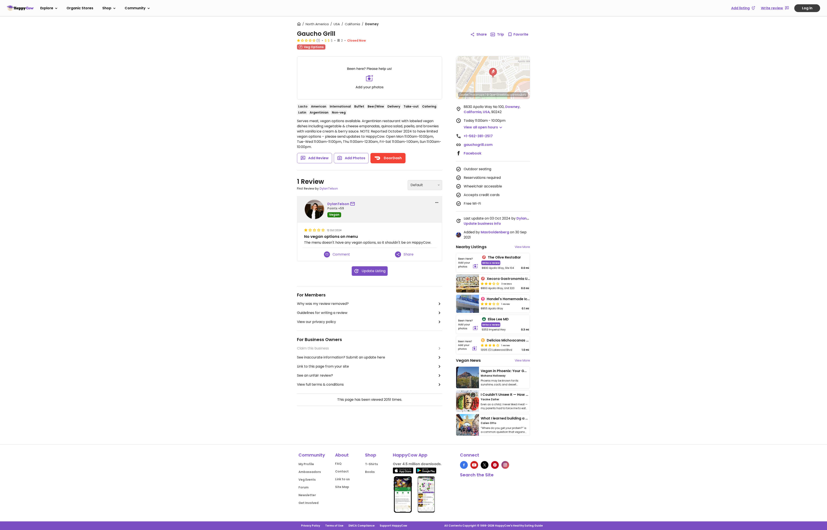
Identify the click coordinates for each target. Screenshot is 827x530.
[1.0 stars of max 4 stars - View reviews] (306, 40)
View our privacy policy (316, 321)
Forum (303, 487)
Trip (500, 34)
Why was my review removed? (323, 303)
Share (481, 34)
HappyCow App (410, 455)
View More (522, 247)
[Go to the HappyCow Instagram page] (505, 465)
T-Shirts (371, 464)
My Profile (306, 464)
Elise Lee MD (498, 319)
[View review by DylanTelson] (314, 209)
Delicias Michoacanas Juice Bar (515, 340)
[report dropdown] (436, 202)
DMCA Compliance (361, 525)
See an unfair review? (315, 375)
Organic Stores (80, 8)
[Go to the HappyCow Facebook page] (464, 465)
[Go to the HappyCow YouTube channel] (474, 465)
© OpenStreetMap (498, 95)
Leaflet (464, 95)
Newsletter (307, 495)
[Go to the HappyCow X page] (484, 465)
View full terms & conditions (320, 384)
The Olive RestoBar (504, 257)
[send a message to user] (353, 204)
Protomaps (477, 95)
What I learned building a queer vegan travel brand (526, 418)
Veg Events (307, 479)
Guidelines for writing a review (322, 312)
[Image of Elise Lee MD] (468, 324)
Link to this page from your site (323, 366)
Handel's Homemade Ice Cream (515, 298)
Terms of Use (334, 525)
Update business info (482, 223)
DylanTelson (329, 188)
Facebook (472, 153)
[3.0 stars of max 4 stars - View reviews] (490, 283)
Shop (106, 8)
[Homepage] (20, 8)
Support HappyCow (393, 525)
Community (135, 8)
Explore (46, 8)
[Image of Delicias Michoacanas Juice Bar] (467, 345)
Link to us (342, 479)
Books (370, 472)
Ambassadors (309, 472)
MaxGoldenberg (495, 232)
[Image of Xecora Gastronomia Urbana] (467, 283)
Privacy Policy (310, 525)
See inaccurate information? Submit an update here (341, 357)
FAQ (338, 463)
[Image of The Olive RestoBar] (468, 262)
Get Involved (308, 503)
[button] (493, 73)
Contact (342, 471)
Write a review (491, 262)
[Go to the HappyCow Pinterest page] (495, 465)
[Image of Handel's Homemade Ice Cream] (467, 304)
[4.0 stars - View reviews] (490, 345)
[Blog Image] (467, 377)
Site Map (342, 487)
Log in (807, 8)
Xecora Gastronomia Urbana (512, 278)
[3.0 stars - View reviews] (490, 304)
